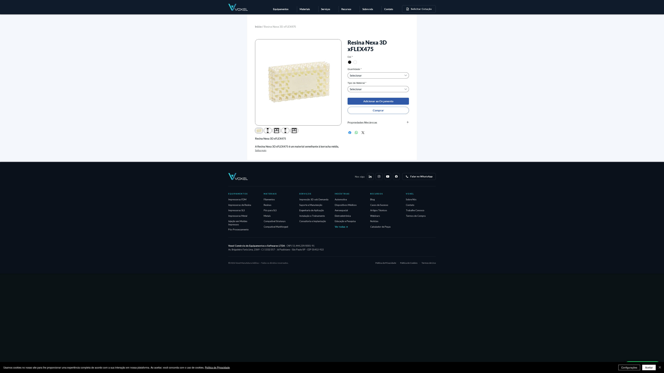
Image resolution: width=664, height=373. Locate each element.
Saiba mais (260, 150)
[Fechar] (660, 367)
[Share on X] (363, 133)
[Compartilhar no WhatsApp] (356, 133)
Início (258, 26)
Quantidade (355, 69)
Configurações (629, 367)
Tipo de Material (357, 83)
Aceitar (649, 367)
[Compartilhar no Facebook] (350, 133)
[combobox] (378, 75)
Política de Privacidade (217, 367)
